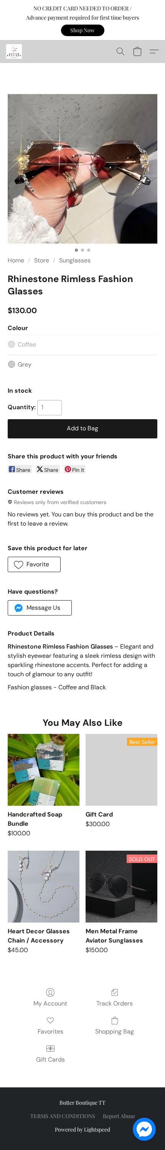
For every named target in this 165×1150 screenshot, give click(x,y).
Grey (24, 364)
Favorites (50, 1031)
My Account (50, 1003)
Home (16, 260)
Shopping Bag (114, 1031)
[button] (82, 30)
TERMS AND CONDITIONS (62, 1116)
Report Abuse (119, 1116)
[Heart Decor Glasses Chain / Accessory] (43, 887)
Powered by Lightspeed (82, 1129)
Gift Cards (50, 1059)
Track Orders (114, 1003)
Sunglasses (75, 260)
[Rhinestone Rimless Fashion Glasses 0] (82, 169)
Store (41, 260)
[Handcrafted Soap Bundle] (43, 770)
